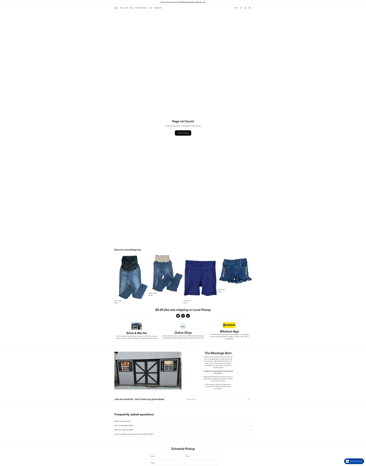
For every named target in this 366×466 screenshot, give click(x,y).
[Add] (145, 296)
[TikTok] (188, 316)
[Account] (245, 8)
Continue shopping (183, 133)
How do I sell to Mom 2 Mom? (123, 425)
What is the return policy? (122, 421)
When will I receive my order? (123, 430)
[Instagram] (183, 316)
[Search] (241, 8)
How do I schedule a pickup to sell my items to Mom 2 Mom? (133, 434)
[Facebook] (178, 316)
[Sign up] (249, 399)
